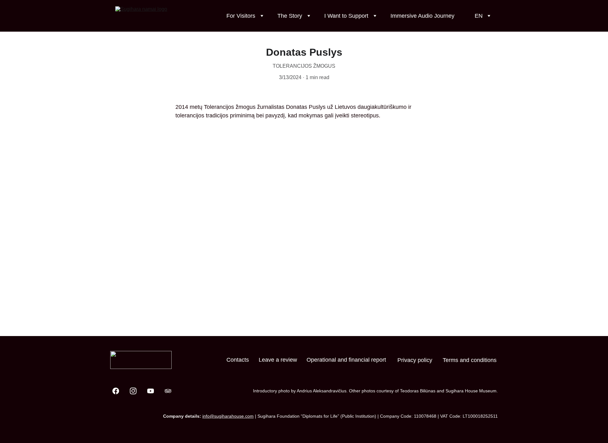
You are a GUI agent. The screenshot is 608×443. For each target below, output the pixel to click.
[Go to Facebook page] (118, 391)
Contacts (237, 360)
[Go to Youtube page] (153, 391)
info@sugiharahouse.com (228, 416)
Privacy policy (414, 360)
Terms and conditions (470, 360)
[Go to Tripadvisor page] (168, 391)
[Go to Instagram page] (136, 391)
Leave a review (278, 360)
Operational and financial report (346, 360)
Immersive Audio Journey (422, 16)
